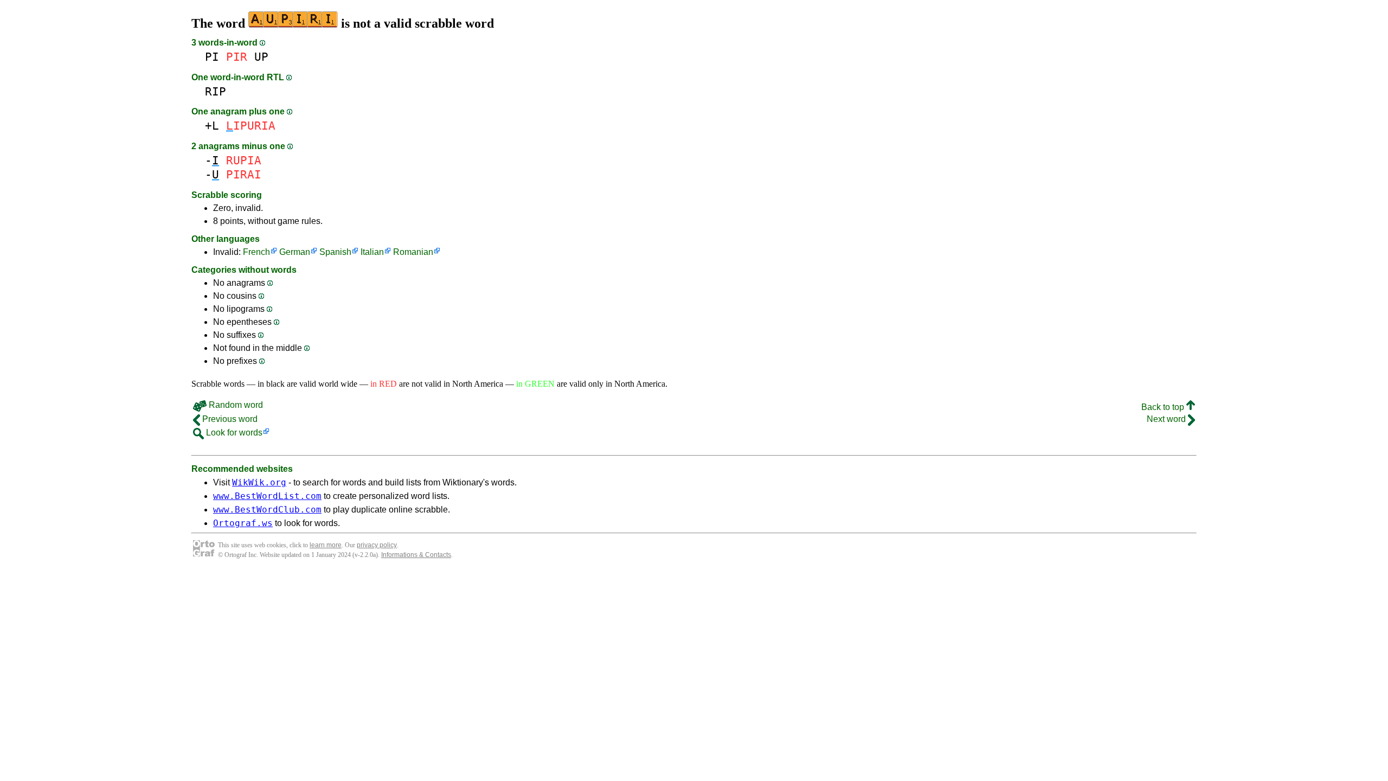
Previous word (229, 419)
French (256, 252)
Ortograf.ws (243, 523)
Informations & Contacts (416, 555)
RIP (215, 91)
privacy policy (377, 545)
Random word (235, 404)
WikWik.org (259, 482)
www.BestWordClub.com (267, 509)
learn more (326, 545)
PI (212, 56)
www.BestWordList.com (267, 496)
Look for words (233, 432)
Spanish (335, 252)
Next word (1167, 419)
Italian (372, 252)
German (294, 252)
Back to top (1163, 407)
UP (261, 56)
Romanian (413, 252)
